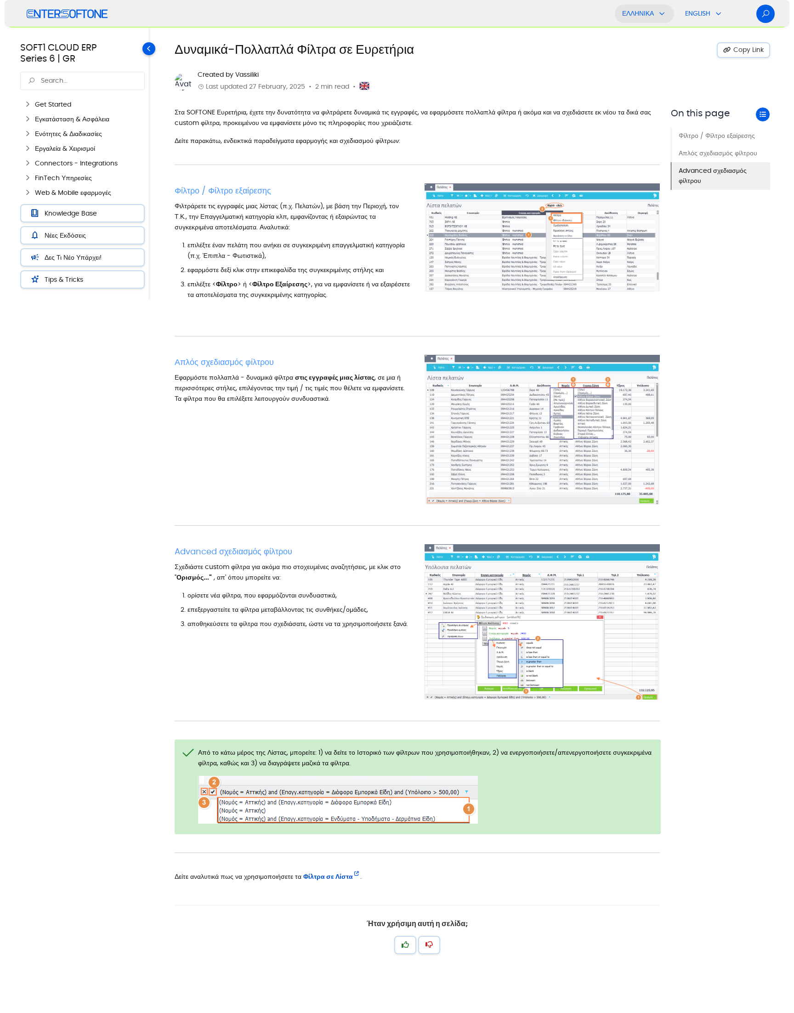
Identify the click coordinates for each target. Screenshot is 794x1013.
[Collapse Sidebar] (152, 164)
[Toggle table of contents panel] (762, 114)
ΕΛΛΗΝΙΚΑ (638, 14)
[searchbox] (82, 81)
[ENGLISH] (718, 13)
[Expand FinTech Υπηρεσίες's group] (27, 178)
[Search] (765, 14)
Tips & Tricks (64, 279)
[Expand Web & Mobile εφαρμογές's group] (27, 193)
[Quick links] (67, 14)
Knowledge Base (71, 213)
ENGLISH (697, 14)
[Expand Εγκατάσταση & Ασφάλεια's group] (27, 119)
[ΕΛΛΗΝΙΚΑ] (662, 13)
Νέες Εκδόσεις (65, 235)
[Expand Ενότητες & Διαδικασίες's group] (27, 134)
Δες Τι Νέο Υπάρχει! (73, 257)
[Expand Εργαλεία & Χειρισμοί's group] (27, 149)
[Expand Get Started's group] (27, 104)
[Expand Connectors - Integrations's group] (27, 163)
